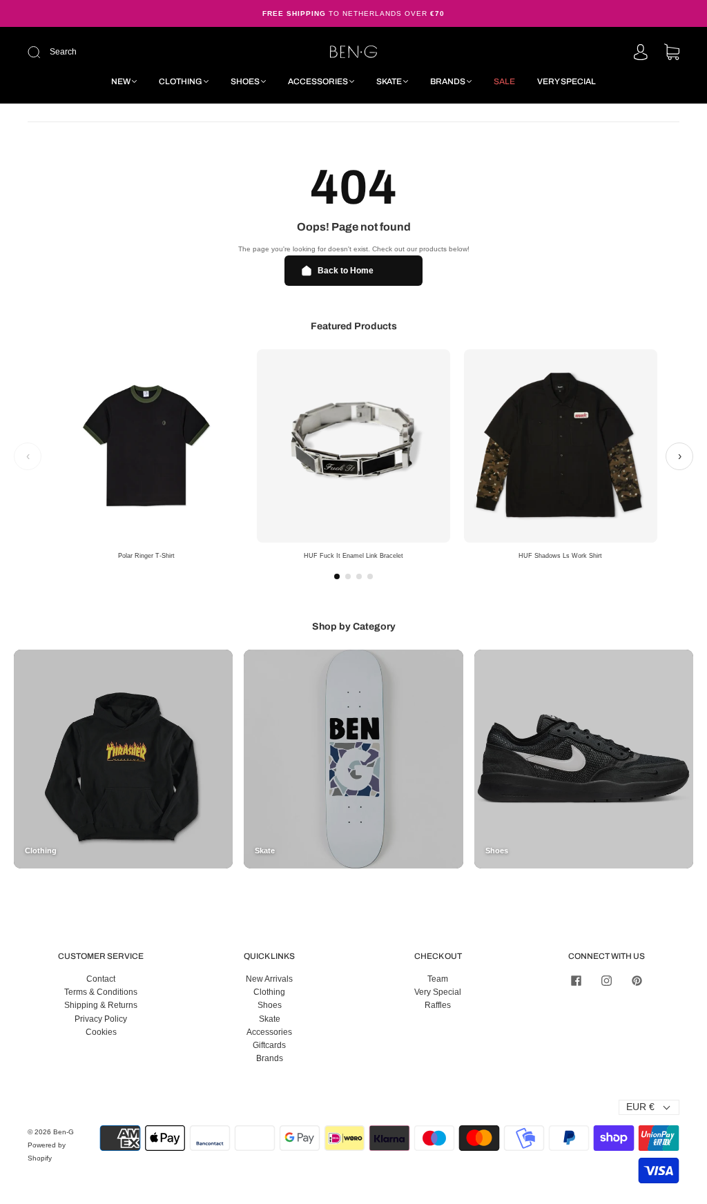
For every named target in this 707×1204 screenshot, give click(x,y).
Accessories (318, 81)
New (120, 81)
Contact (100, 979)
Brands (447, 81)
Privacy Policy (101, 1019)
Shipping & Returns (100, 1005)
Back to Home (346, 270)
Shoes (245, 81)
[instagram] (606, 981)
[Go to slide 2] (348, 576)
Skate (389, 81)
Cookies (101, 1032)
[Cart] (671, 53)
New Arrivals (269, 979)
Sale (504, 81)
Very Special (566, 81)
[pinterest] (636, 981)
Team (437, 979)
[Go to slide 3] (359, 576)
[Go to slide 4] (370, 576)
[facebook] (576, 981)
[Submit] (127, 52)
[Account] (641, 53)
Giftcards (269, 1045)
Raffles (438, 1005)
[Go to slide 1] (337, 576)
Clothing (180, 81)
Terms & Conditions (100, 992)
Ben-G (63, 1132)
